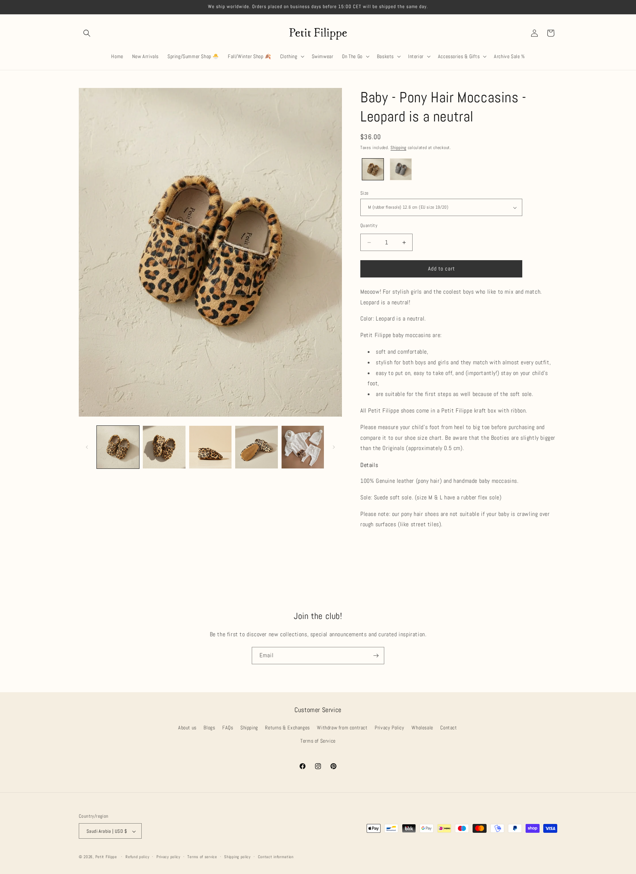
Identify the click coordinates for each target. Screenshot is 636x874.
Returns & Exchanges (287, 728)
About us (187, 728)
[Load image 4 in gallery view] (256, 447)
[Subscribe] (376, 655)
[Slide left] (87, 447)
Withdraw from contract (342, 728)
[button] (87, 33)
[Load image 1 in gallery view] (118, 447)
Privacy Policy (389, 728)
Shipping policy (237, 856)
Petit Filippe (106, 857)
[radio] (372, 169)
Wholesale (422, 728)
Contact (448, 728)
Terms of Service (318, 740)
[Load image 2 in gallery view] (164, 447)
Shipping (398, 148)
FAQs (227, 728)
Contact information (276, 856)
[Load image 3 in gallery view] (210, 447)
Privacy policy (168, 856)
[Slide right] (334, 447)
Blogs (209, 728)
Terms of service (202, 856)
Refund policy (137, 856)
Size (364, 193)
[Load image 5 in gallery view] (303, 447)
